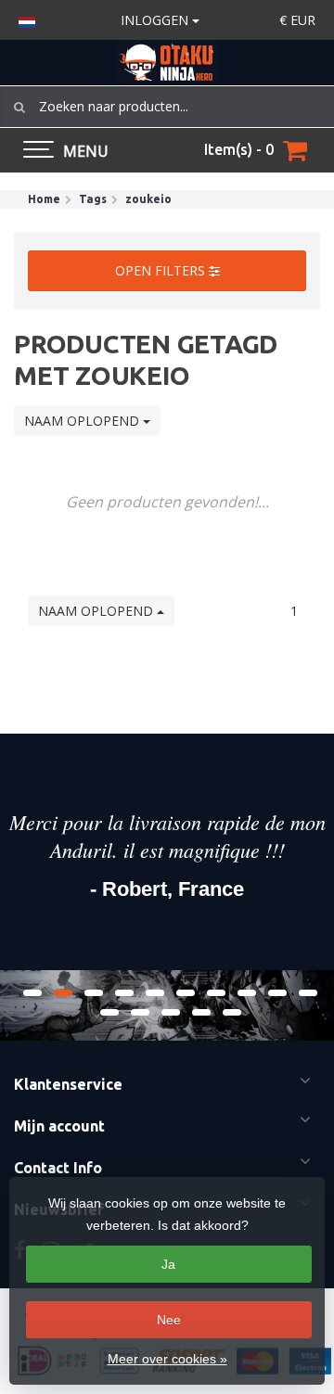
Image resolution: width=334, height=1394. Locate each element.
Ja (168, 1264)
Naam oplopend (83, 420)
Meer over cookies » (167, 1358)
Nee (169, 1319)
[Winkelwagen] (295, 150)
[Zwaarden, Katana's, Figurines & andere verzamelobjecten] (167, 62)
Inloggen (156, 20)
